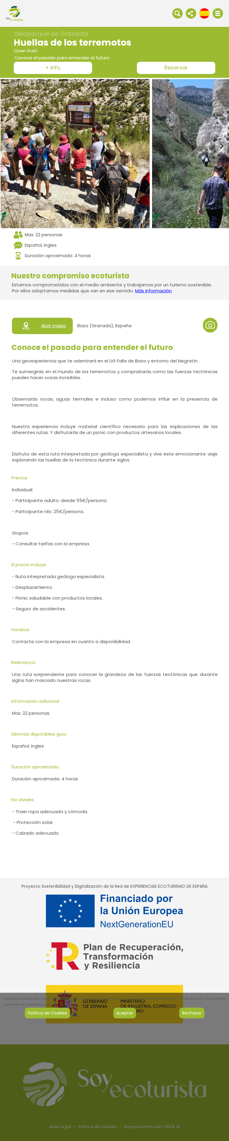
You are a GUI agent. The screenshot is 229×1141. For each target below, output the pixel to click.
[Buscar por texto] (177, 13)
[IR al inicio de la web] (14, 13)
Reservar (176, 68)
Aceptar (124, 1013)
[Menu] (218, 13)
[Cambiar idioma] (204, 13)
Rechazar (192, 1013)
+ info (53, 68)
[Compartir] (191, 13)
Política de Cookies (47, 1013)
